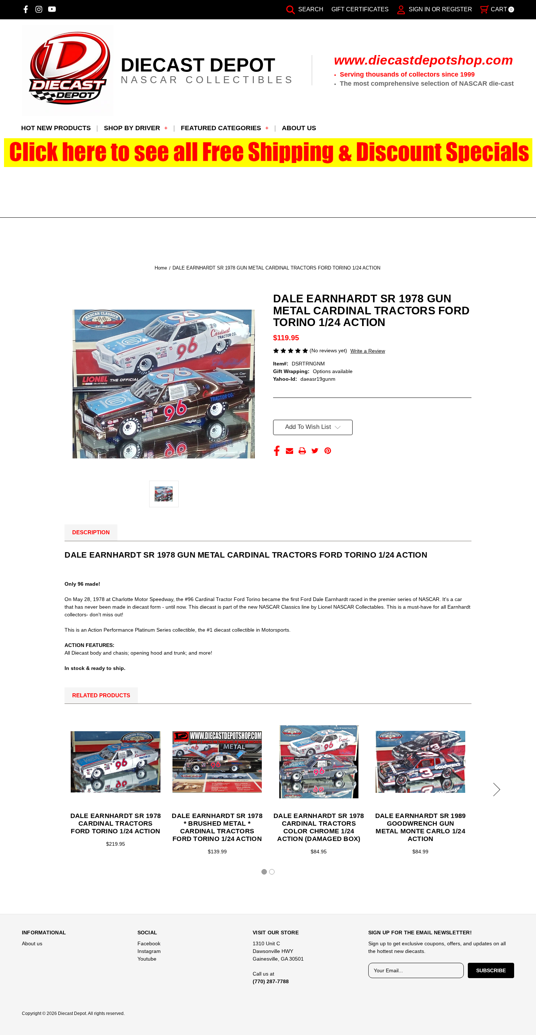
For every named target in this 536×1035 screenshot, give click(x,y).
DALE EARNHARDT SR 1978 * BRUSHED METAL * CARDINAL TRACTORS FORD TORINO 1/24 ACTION (217, 827)
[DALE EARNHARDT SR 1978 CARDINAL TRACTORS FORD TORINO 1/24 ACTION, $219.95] (115, 761)
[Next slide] (495, 789)
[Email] (289, 451)
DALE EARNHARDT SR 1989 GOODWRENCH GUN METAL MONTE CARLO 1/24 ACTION (420, 827)
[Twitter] (315, 451)
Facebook (148, 943)
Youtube (146, 959)
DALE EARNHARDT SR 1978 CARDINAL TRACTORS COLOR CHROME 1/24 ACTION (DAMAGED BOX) (318, 827)
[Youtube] (52, 9)
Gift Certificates (360, 9)
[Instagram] (39, 9)
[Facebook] (26, 9)
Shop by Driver (132, 128)
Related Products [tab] (101, 695)
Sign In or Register (439, 9)
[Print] (302, 451)
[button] (268, 152)
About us (299, 128)
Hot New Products (56, 128)
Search (310, 9)
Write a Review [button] (367, 351)
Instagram (149, 951)
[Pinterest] (327, 451)
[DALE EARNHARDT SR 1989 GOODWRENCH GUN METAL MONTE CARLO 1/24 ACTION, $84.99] (420, 761)
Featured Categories (221, 128)
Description (91, 532)
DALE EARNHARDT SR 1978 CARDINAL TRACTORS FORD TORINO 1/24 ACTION (115, 823)
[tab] (264, 872)
